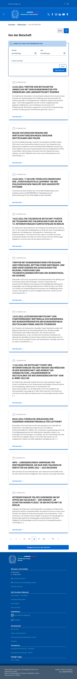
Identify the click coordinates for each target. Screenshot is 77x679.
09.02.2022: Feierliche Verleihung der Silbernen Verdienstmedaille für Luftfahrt (37, 420)
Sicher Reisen (15, 603)
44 (24, 539)
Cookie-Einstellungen (63, 669)
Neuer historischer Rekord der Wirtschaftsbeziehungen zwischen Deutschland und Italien (32, 135)
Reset (62, 66)
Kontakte (14, 641)
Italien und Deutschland (18, 633)
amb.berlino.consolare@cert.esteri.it (25, 582)
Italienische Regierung (14, 4)
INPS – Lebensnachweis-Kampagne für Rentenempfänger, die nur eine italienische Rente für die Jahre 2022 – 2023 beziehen (37, 465)
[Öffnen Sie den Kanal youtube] (63, 14)
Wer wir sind (15, 629)
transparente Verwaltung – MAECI (21, 652)
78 (53, 539)
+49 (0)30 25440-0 (19, 578)
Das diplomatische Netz (18, 599)
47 (39, 539)
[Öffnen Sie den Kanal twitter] (48, 14)
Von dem (14, 50)
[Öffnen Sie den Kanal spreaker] (67, 14)
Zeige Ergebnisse (59, 70)
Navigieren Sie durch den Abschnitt (38, 547)
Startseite (11, 24)
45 (29, 539)
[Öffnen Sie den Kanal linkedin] (59, 14)
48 (44, 539)
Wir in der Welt (15, 607)
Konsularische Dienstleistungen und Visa (23, 637)
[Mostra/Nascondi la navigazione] (4, 14)
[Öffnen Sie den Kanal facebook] (52, 14)
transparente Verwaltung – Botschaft (22, 648)
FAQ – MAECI (15, 660)
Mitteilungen (22, 24)
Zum (41, 50)
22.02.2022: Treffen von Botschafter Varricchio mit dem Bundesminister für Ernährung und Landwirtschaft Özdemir (35, 89)
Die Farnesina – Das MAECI (19, 595)
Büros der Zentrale (17, 586)
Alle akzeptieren (65, 671)
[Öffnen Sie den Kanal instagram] (55, 14)
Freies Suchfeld (17, 60)
